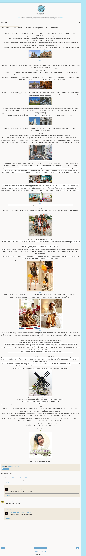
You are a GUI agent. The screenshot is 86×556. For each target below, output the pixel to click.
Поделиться (5, 468)
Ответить (7, 482)
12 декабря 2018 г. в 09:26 (24, 512)
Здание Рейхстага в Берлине (40, 107)
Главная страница (40, 548)
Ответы (9, 486)
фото (40, 60)
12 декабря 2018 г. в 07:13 (19, 477)
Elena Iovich (12, 489)
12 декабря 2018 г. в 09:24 (24, 489)
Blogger (43, 554)
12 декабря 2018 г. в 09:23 (15, 501)
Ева (6, 501)
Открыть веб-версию (40, 551)
